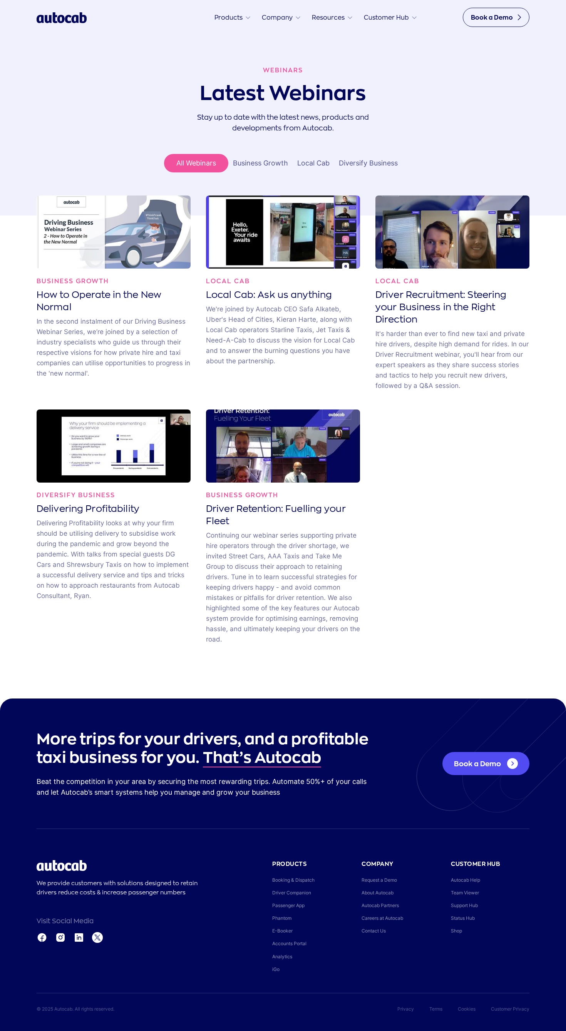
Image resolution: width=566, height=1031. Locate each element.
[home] (62, 17)
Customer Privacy (510, 1009)
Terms (435, 1009)
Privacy (405, 1009)
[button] (232, 17)
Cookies (467, 1009)
